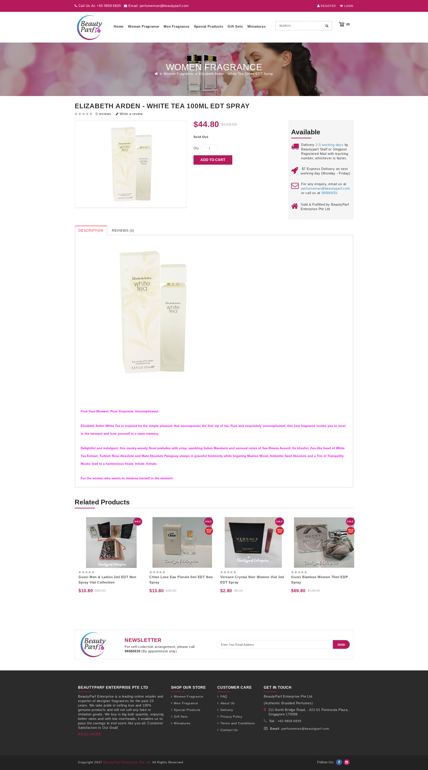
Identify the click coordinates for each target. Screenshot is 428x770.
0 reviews (103, 114)
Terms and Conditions (237, 723)
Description (90, 230)
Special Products (208, 26)
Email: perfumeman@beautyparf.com (158, 6)
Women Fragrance (143, 26)
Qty (196, 148)
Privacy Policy (231, 716)
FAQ (223, 696)
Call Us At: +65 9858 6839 (99, 6)
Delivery (226, 710)
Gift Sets (235, 26)
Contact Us (229, 730)
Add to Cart (212, 160)
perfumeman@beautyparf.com (325, 188)
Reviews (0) (123, 230)
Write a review (131, 114)
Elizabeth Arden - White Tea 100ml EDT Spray (236, 74)
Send (341, 644)
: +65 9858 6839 (285, 721)
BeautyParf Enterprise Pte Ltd (126, 762)
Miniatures (256, 26)
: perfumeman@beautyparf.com (299, 728)
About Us (227, 703)
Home (118, 26)
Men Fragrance (176, 26)
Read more (89, 734)
